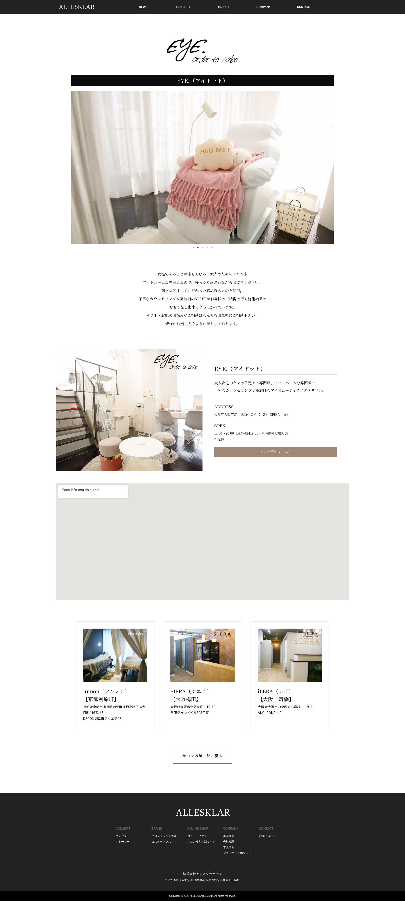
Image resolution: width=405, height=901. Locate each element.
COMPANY (263, 7)
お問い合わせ (267, 836)
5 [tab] (212, 247)
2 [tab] (197, 247)
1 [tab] (193, 247)
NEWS (143, 7)
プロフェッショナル (164, 836)
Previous (78, 167)
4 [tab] (207, 247)
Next (326, 167)
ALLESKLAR (76, 7)
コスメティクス (161, 841)
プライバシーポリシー (237, 853)
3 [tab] (202, 247)
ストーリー (123, 841)
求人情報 (228, 847)
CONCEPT (183, 7)
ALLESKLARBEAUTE (202, 895)
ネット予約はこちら (275, 452)
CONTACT (304, 7)
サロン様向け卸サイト (201, 841)
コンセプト (123, 836)
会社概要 (228, 841)
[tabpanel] (202, 167)
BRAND (223, 7)
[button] (202, 756)
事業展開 (228, 836)
